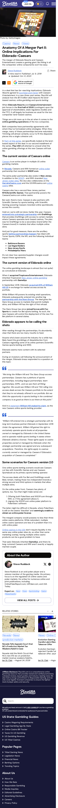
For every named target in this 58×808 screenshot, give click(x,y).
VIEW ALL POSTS (26, 600)
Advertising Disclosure (15, 796)
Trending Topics (12, 766)
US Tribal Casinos (12, 740)
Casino (6, 43)
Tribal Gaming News (14, 752)
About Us (9, 778)
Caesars (6, 161)
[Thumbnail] (18, 624)
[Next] (52, 611)
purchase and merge (28, 92)
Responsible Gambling (15, 785)
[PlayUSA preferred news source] (23, 82)
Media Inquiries (11, 789)
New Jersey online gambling (34, 278)
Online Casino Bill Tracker (16, 729)
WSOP (21, 178)
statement (28, 405)
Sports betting (34, 591)
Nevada (7, 635)
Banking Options (12, 762)
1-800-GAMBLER (32, 707)
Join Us (27, 4)
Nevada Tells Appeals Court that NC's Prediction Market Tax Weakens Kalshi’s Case (17, 646)
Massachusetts (10, 594)
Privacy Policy (11, 803)
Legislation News (12, 756)
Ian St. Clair (7, 660)
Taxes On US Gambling (15, 733)
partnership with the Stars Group (18, 299)
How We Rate (11, 782)
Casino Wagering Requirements (19, 722)
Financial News (11, 759)
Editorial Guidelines (13, 792)
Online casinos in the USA (13, 529)
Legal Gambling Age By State (18, 726)
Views (25, 43)
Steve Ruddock (15, 70)
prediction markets (13, 639)
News (16, 43)
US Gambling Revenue (15, 736)
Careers (8, 799)
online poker (44, 168)
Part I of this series (12, 141)
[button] (53, 4)
